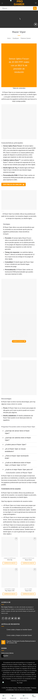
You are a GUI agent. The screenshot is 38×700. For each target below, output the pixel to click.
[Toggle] (3, 431)
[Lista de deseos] (36, 3)
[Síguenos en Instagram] (6, 618)
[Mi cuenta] (2, 3)
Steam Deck (28, 560)
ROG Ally (9, 560)
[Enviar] (35, 8)
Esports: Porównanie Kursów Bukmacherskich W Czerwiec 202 (21, 642)
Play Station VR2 (9, 590)
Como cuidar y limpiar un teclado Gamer (19, 635)
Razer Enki (28, 590)
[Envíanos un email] (15, 618)
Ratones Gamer (26, 38)
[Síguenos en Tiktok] (9, 618)
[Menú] (34, 696)
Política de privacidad (24, 687)
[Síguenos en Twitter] (12, 618)
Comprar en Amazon (10, 563)
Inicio (9, 38)
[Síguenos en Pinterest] (18, 618)
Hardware (16, 38)
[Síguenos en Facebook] (3, 618)
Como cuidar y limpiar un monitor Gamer (19, 629)
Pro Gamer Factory (11, 687)
